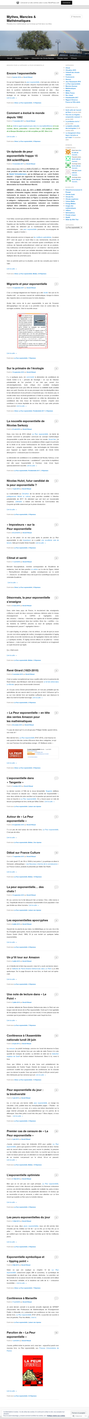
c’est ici (33, 1317)
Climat (16, 103)
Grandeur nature (63, 58)
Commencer (66, 2)
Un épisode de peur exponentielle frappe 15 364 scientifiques (22, 155)
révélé (45, 292)
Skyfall (68, 217)
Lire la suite (12, 98)
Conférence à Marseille (22, 1298)
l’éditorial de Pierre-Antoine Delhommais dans (31, 968)
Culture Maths (70, 201)
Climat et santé (17, 558)
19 (56, 853)
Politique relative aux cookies (56, 1416)
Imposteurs (27, 540)
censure (12, 1048)
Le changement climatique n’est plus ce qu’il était (73, 135)
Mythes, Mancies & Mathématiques (21, 18)
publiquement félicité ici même (18, 496)
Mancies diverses (71, 86)
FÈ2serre (74, 58)
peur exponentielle (33, 82)
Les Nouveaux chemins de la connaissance (41, 864)
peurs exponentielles (31, 1226)
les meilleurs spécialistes (42, 237)
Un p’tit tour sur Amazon (23, 957)
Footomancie (70, 77)
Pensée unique (71, 215)
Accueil (9, 58)
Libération (18, 501)
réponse (37, 842)
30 (56, 152)
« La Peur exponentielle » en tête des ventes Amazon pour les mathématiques (28, 717)
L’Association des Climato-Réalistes (43, 58)
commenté (30, 377)
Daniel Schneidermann (18, 174)
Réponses (37, 103)
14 (56, 1036)
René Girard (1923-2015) (23, 670)
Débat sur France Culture (23, 852)
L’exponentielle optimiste (23, 1175)
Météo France (70, 93)
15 (56, 73)
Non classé (69, 95)
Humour (68, 79)
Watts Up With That (72, 219)
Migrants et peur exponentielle (27, 284)
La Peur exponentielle (25, 103)
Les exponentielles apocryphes (27, 920)
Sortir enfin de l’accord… (77, 152)
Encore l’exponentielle (21, 73)
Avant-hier (52, 439)
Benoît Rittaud (28, 77)
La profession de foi (72, 121)
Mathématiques (71, 88)
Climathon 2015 (71, 70)
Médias (35, 274)
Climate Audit (70, 194)
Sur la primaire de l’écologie (25, 368)
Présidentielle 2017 (39, 411)
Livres (26, 58)
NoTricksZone (70, 213)
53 (56, 1333)
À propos (18, 58)
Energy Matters (71, 203)
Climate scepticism (72, 199)
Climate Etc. (70, 197)
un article (34, 569)
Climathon (25, 493)
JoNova (68, 210)
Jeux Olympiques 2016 (73, 81)
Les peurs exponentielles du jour (28, 1217)
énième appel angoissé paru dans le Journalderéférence (33, 126)
